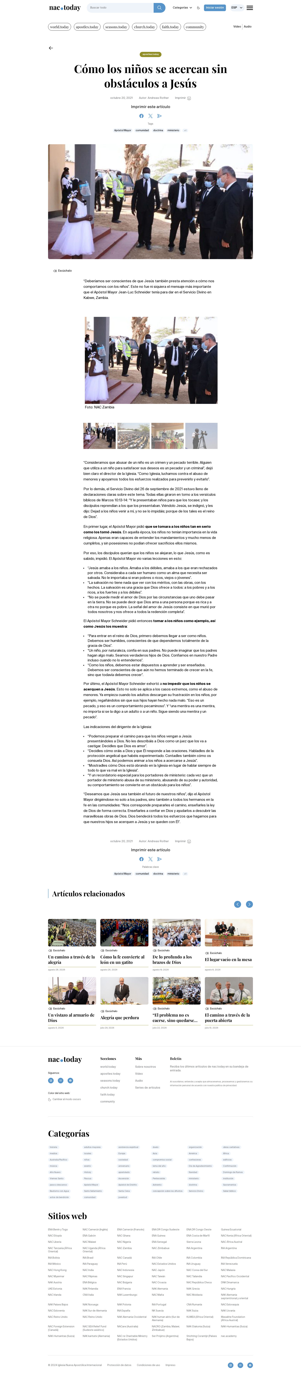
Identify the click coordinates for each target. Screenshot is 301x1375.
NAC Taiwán (158, 1276)
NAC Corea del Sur (197, 1270)
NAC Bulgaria (124, 1282)
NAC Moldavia (194, 1295)
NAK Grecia (193, 1289)
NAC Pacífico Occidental (235, 1276)
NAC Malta (158, 1295)
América (193, 1154)
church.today (144, 26)
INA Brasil (88, 1258)
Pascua (87, 1179)
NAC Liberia (54, 1242)
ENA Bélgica (90, 1282)
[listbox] (237, 7)
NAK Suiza (192, 1311)
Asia (155, 1154)
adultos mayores (92, 1147)
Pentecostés (159, 1179)
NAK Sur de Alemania (95, 1311)
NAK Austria (55, 1282)
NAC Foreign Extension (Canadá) (61, 1328)
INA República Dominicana (236, 1258)
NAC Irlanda (54, 1295)
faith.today (170, 26)
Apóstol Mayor (122, 130)
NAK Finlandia (90, 1289)
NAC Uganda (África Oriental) (94, 1250)
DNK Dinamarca (230, 1282)
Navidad (193, 1172)
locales (87, 1154)
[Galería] (151, 358)
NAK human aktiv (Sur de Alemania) (166, 1319)
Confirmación (229, 1166)
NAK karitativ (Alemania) (96, 1336)
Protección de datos (119, 1365)
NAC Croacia (159, 1282)
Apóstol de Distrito (127, 1185)
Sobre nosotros (145, 1067)
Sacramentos (229, 1185)
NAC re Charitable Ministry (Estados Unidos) (132, 1338)
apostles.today (87, 26)
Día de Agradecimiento (200, 1166)
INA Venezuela (229, 1264)
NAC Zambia (124, 1248)
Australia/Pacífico (58, 1160)
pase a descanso (58, 1185)
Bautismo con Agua (59, 1191)
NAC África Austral (231, 1242)
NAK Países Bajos (58, 1304)
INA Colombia (194, 1258)
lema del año (159, 1166)
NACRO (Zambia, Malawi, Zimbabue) (166, 1328)
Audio (248, 26)
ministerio (173, 130)
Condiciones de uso (148, 1365)
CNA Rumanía (194, 1304)
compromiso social (162, 1160)
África (226, 1154)
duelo (155, 1147)
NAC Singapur (125, 1276)
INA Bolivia (54, 1258)
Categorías (180, 7)
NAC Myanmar (56, 1276)
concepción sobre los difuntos (168, 1191)
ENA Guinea (158, 1236)
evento (87, 1166)
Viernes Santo (56, 1179)
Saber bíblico (229, 1191)
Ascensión (123, 1179)
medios (53, 1154)
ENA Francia (124, 1289)
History (87, 1172)
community (195, 26)
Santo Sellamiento (93, 1191)
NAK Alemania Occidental (131, 1317)
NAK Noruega (90, 1304)
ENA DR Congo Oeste (199, 1229)
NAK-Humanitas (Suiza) (234, 1326)
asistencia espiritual (128, 1147)
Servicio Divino (196, 1191)
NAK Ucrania (228, 1311)
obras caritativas (231, 1147)
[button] (56, 951)
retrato (156, 1172)
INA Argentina (194, 1248)
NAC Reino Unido (58, 1317)
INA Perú (122, 1264)
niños (87, 1160)
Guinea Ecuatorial (231, 1229)
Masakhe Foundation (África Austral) (233, 1319)
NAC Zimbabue (160, 1248)
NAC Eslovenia (56, 1311)
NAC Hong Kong (57, 1270)
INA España (123, 1311)
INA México (54, 1264)
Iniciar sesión (215, 7)
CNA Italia (88, 1295)
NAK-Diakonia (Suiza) (198, 1326)
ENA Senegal (159, 1242)
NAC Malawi (89, 1242)
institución (228, 1179)
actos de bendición (59, 1197)
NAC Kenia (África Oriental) (236, 1236)
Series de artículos (147, 1087)
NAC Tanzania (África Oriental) (60, 1250)
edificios (227, 1160)
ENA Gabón (89, 1236)
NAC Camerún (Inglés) (95, 1229)
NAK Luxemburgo (127, 1295)
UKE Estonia (55, 1289)
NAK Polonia (124, 1304)
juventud (122, 1197)
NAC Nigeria (124, 1242)
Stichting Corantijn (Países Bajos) (202, 1338)
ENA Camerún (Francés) (130, 1229)
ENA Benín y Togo (58, 1229)
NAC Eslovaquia (230, 1304)
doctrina (158, 130)
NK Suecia (158, 1311)
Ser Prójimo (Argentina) (165, 1336)
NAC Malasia (228, 1270)
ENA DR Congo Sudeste (165, 1229)
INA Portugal (159, 1304)
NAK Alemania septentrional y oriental (234, 1297)
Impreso (170, 1365)
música (53, 1166)
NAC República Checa (199, 1282)
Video (237, 26)
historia (54, 1147)
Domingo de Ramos (233, 1172)
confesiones (195, 1160)
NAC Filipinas (90, 1276)
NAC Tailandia (194, 1276)
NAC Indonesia (125, 1270)
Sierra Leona (194, 1242)
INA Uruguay (193, 1264)
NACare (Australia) (127, 1326)
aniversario (123, 1166)
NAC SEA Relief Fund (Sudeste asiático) (94, 1328)
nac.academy (229, 1336)
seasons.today (116, 26)
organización (195, 1147)
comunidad (142, 130)
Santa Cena (124, 1191)
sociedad (123, 1160)
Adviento (157, 1185)
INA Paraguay (90, 1264)
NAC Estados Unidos (164, 1264)
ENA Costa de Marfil (198, 1236)
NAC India (88, 1270)
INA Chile (157, 1258)
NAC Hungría (228, 1289)
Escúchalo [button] (65, 271)
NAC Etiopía (55, 1236)
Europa (121, 1154)
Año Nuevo (55, 1172)
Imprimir (180, 98)
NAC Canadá (124, 1258)
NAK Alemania (160, 1289)
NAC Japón (158, 1270)
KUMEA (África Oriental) (200, 1317)
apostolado (124, 1172)
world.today (59, 26)
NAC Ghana (123, 1236)
